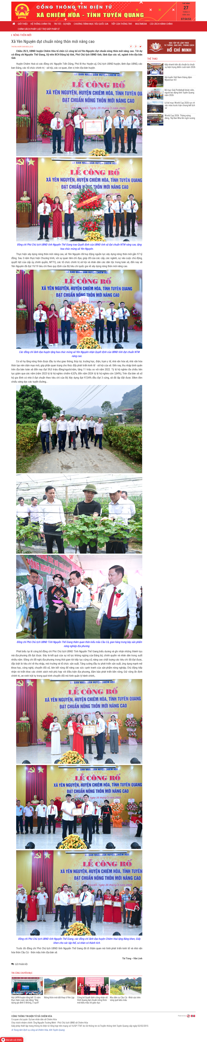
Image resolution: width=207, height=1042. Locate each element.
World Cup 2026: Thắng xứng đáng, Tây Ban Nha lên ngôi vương (180, 116)
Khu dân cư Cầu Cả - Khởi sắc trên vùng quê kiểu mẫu (125, 998)
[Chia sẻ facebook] (131, 46)
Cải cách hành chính (161, 23)
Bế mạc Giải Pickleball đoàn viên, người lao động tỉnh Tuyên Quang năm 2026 (179, 92)
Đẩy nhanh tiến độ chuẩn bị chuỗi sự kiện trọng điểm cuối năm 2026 (180, 65)
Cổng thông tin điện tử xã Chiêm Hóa (31, 1016)
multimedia (141, 23)
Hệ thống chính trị (41, 23)
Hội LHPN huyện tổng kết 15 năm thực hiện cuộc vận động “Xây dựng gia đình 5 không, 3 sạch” (26, 1000)
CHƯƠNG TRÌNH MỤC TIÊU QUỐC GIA (91, 23)
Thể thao (152, 58)
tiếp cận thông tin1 (121, 23)
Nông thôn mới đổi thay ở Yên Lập (59, 997)
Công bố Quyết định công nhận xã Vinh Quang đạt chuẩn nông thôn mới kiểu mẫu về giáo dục (92, 1000)
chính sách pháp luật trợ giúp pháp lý (39, 29)
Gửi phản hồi (21, 964)
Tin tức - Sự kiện (62, 23)
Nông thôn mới (21, 35)
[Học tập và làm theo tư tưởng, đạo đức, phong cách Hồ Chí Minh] (171, 54)
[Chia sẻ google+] (136, 46)
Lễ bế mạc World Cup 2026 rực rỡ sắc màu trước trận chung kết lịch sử (180, 105)
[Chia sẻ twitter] (140, 46)
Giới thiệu (23, 23)
